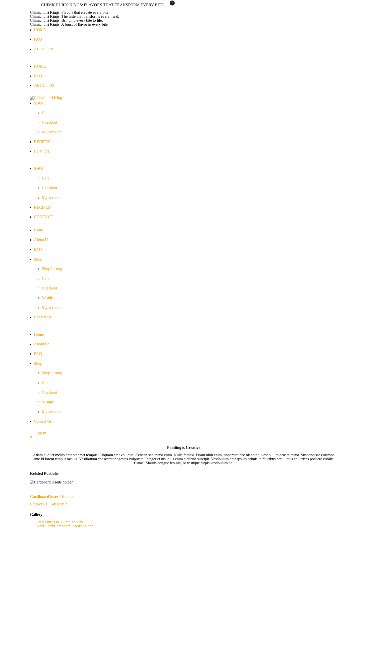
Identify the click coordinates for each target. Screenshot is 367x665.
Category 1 (38, 504)
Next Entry (45, 526)
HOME (40, 30)
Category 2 (58, 504)
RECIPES (42, 142)
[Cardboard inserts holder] (32, 486)
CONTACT (43, 151)
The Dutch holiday (68, 522)
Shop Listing (52, 269)
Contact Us (43, 317)
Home (39, 230)
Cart (45, 112)
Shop (38, 259)
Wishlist (48, 298)
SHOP (39, 103)
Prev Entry (44, 522)
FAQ (38, 39)
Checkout (49, 122)
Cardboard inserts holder (51, 496)
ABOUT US (44, 49)
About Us (41, 240)
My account (51, 132)
